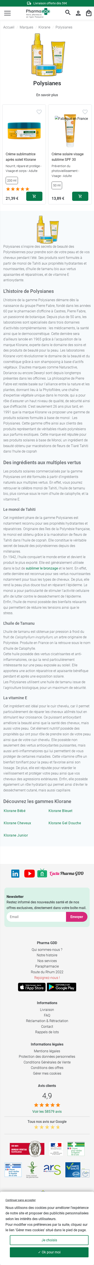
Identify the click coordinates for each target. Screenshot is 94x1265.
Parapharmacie (47, 966)
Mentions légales (47, 1051)
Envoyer (76, 917)
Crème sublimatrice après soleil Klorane (21, 157)
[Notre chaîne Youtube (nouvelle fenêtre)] (29, 873)
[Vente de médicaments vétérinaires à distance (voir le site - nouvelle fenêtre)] (13, 1170)
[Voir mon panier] (88, 13)
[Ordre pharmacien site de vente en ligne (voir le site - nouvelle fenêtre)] (76, 1149)
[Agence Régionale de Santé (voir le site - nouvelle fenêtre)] (52, 1170)
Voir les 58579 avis (47, 1111)
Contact (47, 1026)
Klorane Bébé (14, 811)
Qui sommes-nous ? (47, 950)
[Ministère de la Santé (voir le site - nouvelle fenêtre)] (56, 1149)
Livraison (47, 1010)
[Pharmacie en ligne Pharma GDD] (36, 13)
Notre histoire (47, 955)
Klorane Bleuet (60, 811)
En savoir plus (47, 95)
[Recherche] (68, 13)
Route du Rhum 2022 (47, 972)
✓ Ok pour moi (49, 1252)
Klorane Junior (16, 835)
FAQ (47, 1015)
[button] (7, 13)
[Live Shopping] (42, 873)
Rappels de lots (47, 1032)
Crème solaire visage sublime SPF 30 (68, 157)
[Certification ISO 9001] (27, 1149)
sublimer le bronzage (42, 568)
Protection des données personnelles (47, 1056)
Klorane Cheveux (17, 823)
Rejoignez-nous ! (47, 978)
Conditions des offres (47, 1068)
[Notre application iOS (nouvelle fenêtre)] (32, 987)
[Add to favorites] (39, 112)
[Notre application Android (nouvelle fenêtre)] (61, 987)
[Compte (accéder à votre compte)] (78, 13)
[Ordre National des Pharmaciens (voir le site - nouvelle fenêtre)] (32, 1169)
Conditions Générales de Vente (47, 1062)
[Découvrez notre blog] (67, 873)
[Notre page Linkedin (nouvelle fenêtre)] (15, 873)
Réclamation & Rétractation (47, 1021)
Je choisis (49, 1240)
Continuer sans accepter (20, 1200)
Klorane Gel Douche (65, 823)
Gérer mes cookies (47, 1073)
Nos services (47, 961)
